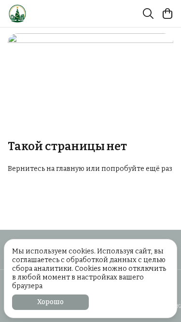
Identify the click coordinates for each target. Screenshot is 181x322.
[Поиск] (148, 13)
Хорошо (50, 302)
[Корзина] (167, 13)
